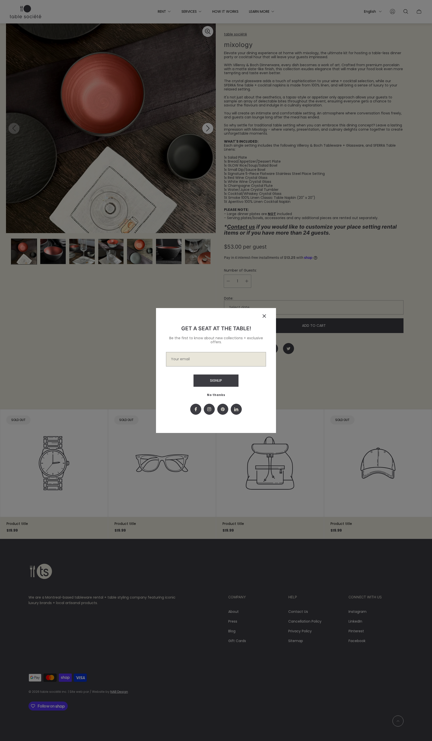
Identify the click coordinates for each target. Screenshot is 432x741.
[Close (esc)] (264, 316)
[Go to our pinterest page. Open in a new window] (222, 409)
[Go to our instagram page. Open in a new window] (209, 409)
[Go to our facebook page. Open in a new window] (195, 409)
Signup (216, 380)
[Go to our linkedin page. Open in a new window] (236, 409)
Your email (180, 359)
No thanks (216, 395)
